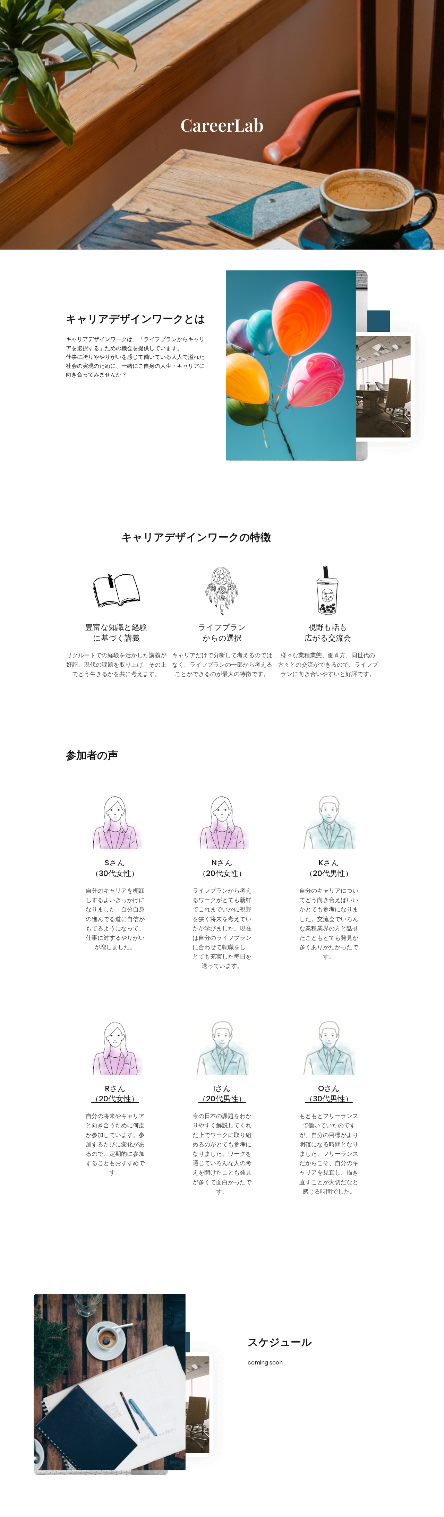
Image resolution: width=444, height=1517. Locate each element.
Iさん (222, 1088)
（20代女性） (115, 1098)
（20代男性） (222, 1098)
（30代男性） (329, 1098)
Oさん (329, 1088)
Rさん (115, 1088)
